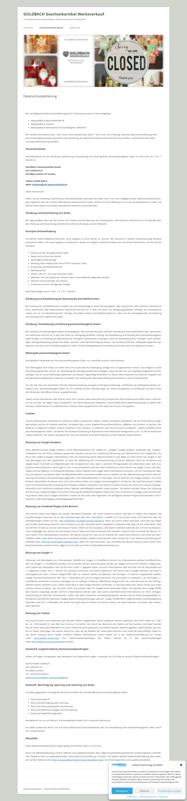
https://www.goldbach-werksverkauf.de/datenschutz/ (78, 759)
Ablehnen (144, 790)
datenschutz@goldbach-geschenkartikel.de (47, 677)
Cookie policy (132, 796)
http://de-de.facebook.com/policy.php (59, 541)
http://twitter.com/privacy (46, 638)
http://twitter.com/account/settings (49, 641)
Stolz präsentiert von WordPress (57, 788)
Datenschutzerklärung (148, 796)
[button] (181, 764)
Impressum (163, 796)
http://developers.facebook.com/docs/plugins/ (81, 520)
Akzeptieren (122, 790)
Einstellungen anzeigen (169, 790)
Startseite (28, 28)
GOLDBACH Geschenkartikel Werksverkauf (63, 14)
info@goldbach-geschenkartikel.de (49, 184)
